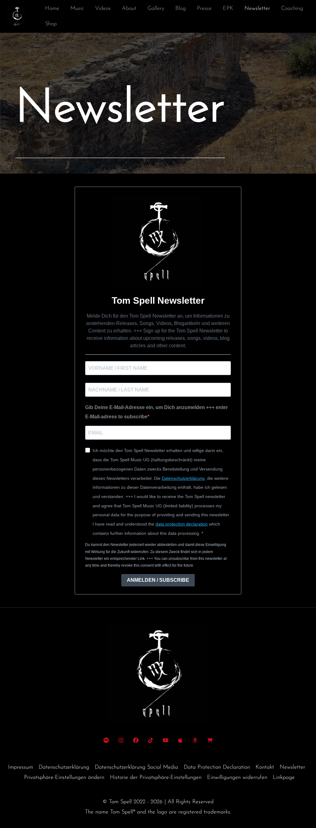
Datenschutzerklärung (183, 478)
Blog (180, 8)
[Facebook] (136, 740)
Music (77, 8)
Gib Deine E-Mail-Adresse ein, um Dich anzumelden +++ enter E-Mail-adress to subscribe (156, 412)
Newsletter (257, 8)
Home (52, 8)
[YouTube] (165, 740)
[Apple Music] (180, 740)
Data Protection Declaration (217, 767)
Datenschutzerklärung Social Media (136, 767)
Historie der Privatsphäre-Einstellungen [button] (156, 777)
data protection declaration (182, 524)
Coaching (292, 8)
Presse (204, 8)
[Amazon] (195, 740)
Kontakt (265, 767)
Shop (51, 24)
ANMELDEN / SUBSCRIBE (158, 580)
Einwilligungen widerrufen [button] (237, 777)
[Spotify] (106, 740)
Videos (103, 8)
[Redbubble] (210, 740)
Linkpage (284, 777)
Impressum (20, 767)
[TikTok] (150, 740)
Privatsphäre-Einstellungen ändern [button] (64, 777)
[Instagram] (121, 740)
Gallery (156, 8)
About (129, 8)
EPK (228, 8)
